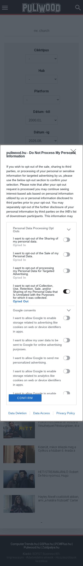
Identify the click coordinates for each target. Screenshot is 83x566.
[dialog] (41, 283)
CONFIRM (25, 398)
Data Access (41, 413)
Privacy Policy (65, 413)
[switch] (66, 240)
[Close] (75, 153)
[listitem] (41, 230)
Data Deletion (17, 413)
